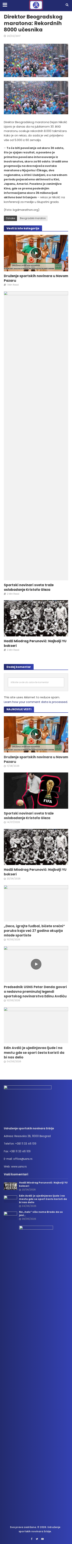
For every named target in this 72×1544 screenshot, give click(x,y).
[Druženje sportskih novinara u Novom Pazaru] (36, 253)
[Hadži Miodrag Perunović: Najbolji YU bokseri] (36, 618)
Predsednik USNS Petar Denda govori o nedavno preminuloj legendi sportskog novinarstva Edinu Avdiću (35, 992)
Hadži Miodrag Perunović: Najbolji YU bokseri (35, 643)
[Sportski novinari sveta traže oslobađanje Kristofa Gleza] (36, 436)
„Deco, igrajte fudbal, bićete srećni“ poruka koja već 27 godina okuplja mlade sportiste (34, 931)
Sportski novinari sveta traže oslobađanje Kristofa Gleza (29, 587)
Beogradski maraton (33, 218)
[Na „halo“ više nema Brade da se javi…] (10, 1215)
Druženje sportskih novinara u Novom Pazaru (36, 278)
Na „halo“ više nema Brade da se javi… (41, 1213)
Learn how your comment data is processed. (36, 702)
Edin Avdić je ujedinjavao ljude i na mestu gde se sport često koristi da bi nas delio (34, 1052)
